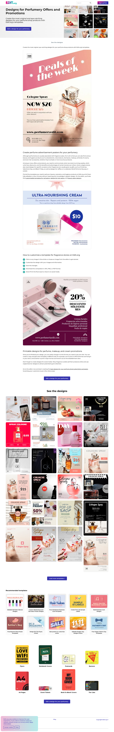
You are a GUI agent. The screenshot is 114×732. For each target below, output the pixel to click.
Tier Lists (92, 692)
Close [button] (17, 727)
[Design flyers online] (22, 655)
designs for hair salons (57, 178)
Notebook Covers (45, 666)
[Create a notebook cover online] (45, 655)
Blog (54, 719)
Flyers (22, 666)
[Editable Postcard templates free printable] (68, 660)
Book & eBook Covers (68, 692)
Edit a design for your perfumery (18, 29)
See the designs (57, 42)
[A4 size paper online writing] (22, 681)
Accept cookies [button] (8, 727)
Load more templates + (57, 578)
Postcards (68, 666)
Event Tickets (45, 692)
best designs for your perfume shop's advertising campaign (69, 369)
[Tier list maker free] (92, 686)
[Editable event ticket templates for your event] (45, 688)
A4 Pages (22, 692)
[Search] (90, 3)
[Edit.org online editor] (11, 2)
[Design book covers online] (68, 680)
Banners (92, 666)
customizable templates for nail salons (38, 178)
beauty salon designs (74, 178)
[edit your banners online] (92, 658)
